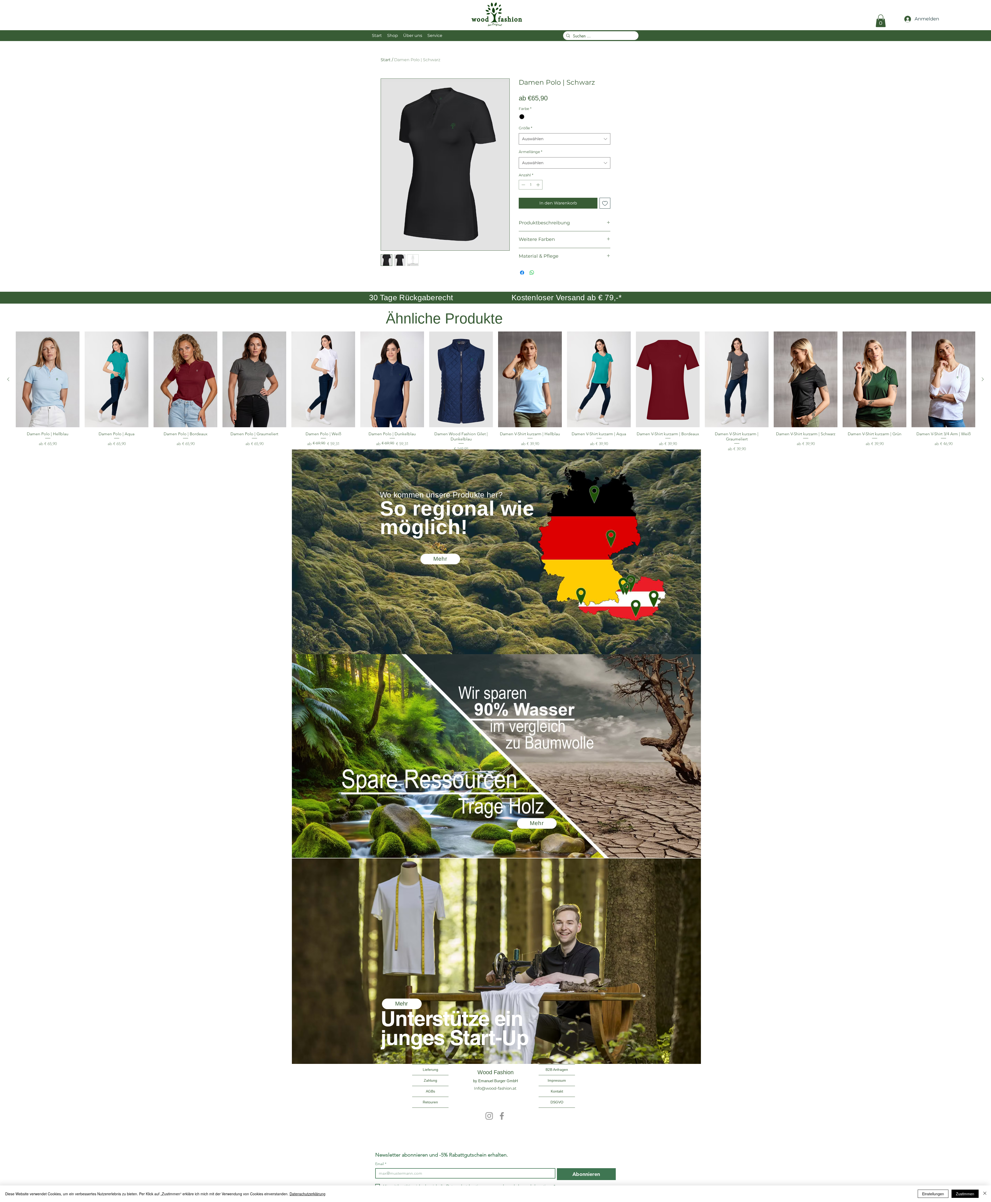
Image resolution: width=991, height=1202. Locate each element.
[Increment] (538, 184)
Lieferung (430, 1069)
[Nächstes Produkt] (983, 379)
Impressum (557, 1080)
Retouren (430, 1102)
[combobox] (564, 139)
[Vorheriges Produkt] (8, 379)
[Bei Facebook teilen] (522, 273)
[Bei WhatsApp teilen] (532, 273)
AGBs (430, 1091)
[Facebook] (502, 1116)
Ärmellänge (530, 151)
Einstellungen (933, 1193)
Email (380, 1164)
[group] (495, 391)
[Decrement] (523, 184)
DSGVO (556, 1102)
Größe (525, 128)
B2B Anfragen (557, 1069)
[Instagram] (489, 1116)
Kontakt (557, 1091)
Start (386, 59)
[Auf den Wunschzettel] (605, 203)
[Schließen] (985, 1194)
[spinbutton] (530, 184)
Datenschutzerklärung (307, 1193)
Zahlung (430, 1080)
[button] (880, 20)
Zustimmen (965, 1193)
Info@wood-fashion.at (495, 1088)
